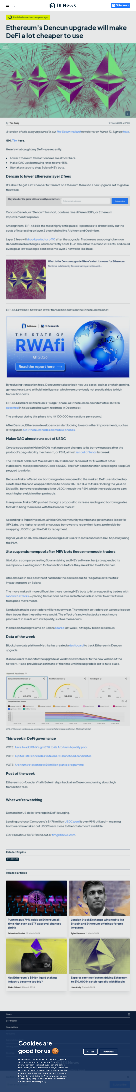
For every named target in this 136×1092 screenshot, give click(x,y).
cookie (36, 1081)
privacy (25, 1081)
